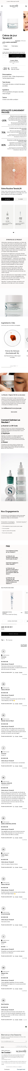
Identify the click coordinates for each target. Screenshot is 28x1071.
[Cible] (20, 217)
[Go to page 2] (14, 232)
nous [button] (2, 1047)
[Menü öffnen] (3, 6)
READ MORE (14, 412)
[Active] (7, 217)
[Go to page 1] (13, 232)
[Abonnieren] (25, 1041)
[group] (13, 627)
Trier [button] (2, 640)
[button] (20, 41)
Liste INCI (13, 366)
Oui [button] (13, 672)
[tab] (24, 645)
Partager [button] (20, 672)
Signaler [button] (16, 672)
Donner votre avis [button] (13, 634)
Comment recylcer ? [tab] (21, 522)
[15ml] (12, 601)
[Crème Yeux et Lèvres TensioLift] (12, 601)
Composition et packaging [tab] (7, 522)
